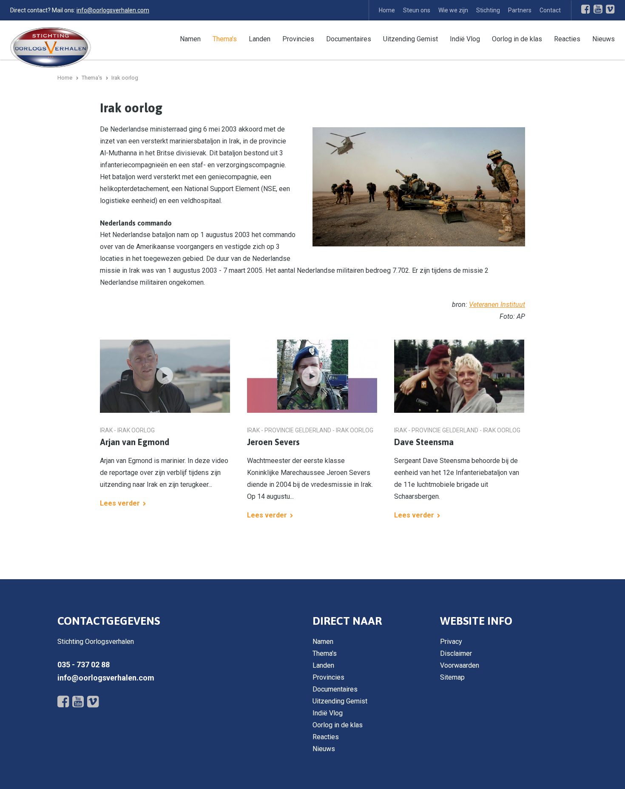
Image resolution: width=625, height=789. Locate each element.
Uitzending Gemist (410, 39)
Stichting (488, 10)
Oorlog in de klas (517, 39)
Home (387, 10)
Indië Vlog (465, 39)
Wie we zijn (453, 10)
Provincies (298, 39)
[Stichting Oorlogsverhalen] (50, 47)
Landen (259, 39)
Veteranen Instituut (497, 304)
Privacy (451, 641)
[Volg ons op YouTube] (598, 9)
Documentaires (348, 39)
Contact (550, 10)
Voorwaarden (459, 665)
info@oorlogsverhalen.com (113, 10)
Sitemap (452, 677)
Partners (519, 10)
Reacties (567, 39)
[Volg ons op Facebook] (585, 9)
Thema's (225, 39)
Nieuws (603, 39)
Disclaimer (456, 653)
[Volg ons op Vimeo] (610, 9)
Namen (190, 39)
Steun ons (416, 10)
